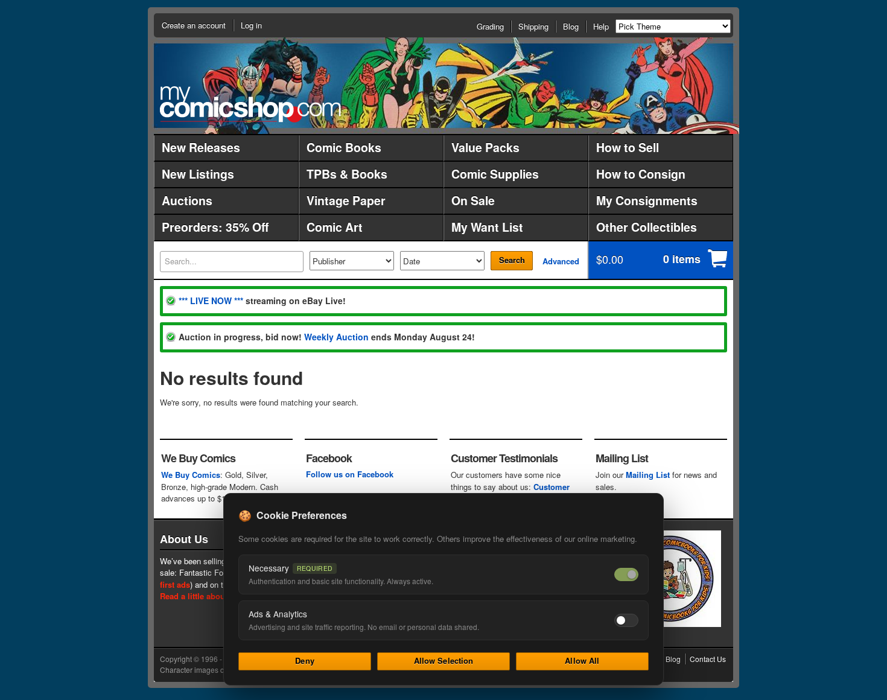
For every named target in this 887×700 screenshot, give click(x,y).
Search (512, 260)
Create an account (194, 25)
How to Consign (640, 173)
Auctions (187, 200)
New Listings (198, 173)
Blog (571, 26)
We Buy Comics (190, 474)
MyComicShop (250, 104)
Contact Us (708, 659)
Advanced (560, 261)
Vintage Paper (346, 200)
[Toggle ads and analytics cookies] (626, 620)
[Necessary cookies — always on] (626, 574)
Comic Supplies (495, 173)
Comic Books (344, 147)
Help (601, 26)
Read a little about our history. (216, 596)
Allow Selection (444, 660)
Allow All (582, 660)
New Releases (201, 147)
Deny (304, 660)
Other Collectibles (646, 226)
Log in (251, 25)
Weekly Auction (336, 337)
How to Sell (627, 147)
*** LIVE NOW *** (211, 300)
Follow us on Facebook (349, 474)
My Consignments (647, 200)
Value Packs (485, 147)
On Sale (473, 200)
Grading (490, 26)
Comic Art (335, 226)
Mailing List (648, 474)
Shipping (533, 26)
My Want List (487, 226)
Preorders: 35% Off (215, 226)
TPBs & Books (347, 173)
